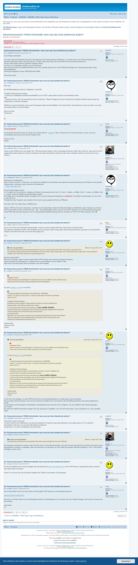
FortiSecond (108, 91)
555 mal (116, 134)
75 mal (116, 259)
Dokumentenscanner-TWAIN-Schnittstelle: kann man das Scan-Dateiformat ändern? (43, 34)
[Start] (13, 7)
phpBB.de (74, 540)
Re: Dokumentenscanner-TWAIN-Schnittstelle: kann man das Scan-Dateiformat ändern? (37, 81)
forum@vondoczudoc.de (67, 531)
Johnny (107, 124)
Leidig (107, 486)
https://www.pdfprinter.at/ (56, 466)
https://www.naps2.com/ (13, 186)
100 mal (117, 233)
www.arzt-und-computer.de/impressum (77, 548)
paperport (51, 133)
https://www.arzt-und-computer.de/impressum (73, 532)
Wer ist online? (8, 520)
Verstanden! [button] (126, 561)
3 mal (116, 60)
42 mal (116, 135)
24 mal (116, 495)
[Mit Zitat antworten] (101, 51)
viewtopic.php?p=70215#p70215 (14, 495)
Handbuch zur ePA (16, 287)
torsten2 (107, 155)
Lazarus (107, 249)
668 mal (116, 100)
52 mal (116, 169)
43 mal (116, 496)
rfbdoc (107, 222)
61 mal (116, 168)
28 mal (116, 258)
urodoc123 (108, 50)
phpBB (58, 538)
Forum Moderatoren (15, 37)
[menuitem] (16, 14)
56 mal (116, 231)
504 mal (117, 102)
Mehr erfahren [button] (81, 561)
